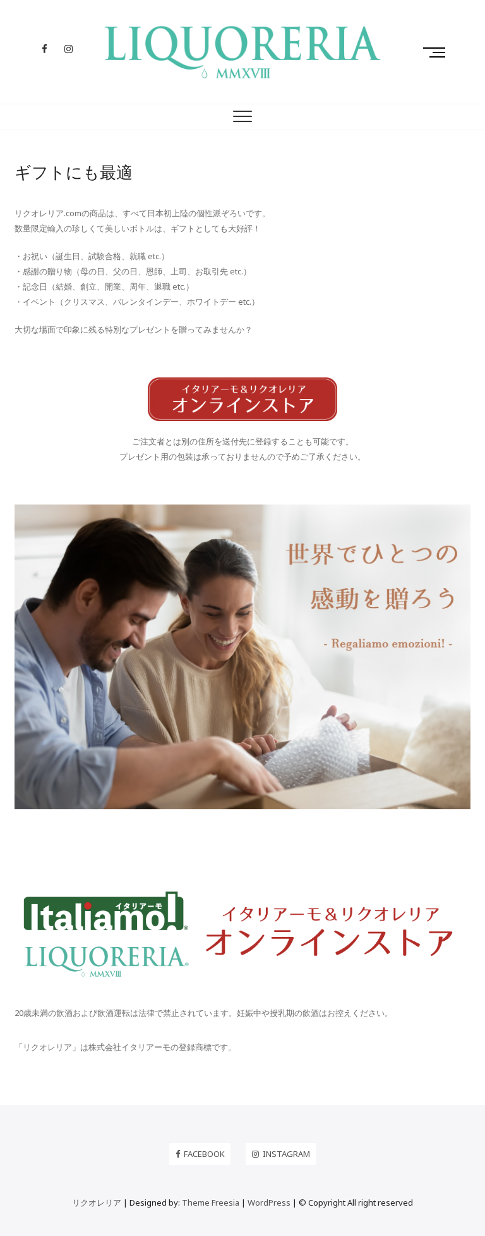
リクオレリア (96, 1202)
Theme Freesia (210, 1202)
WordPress (269, 1202)
